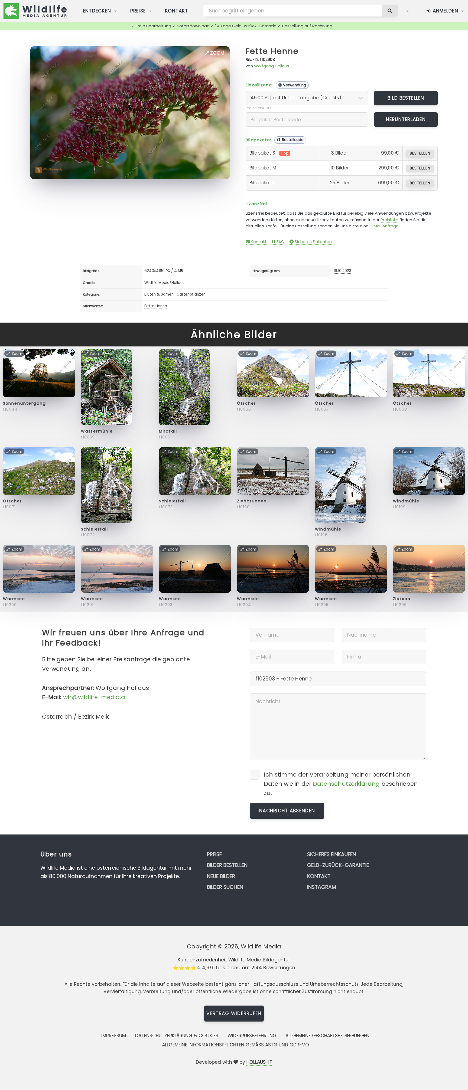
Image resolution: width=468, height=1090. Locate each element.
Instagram (321, 887)
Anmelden (444, 11)
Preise (138, 11)
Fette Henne (272, 51)
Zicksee (402, 598)
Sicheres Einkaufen (313, 241)
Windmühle (328, 529)
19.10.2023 (342, 270)
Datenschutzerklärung (346, 784)
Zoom (216, 53)
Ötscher (246, 403)
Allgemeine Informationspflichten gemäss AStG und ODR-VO (235, 1045)
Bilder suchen (225, 887)
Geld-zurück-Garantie (338, 865)
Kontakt (176, 11)
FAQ (279, 241)
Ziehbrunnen (252, 501)
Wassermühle (97, 431)
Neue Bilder (221, 876)
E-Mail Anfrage (384, 226)
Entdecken (97, 11)
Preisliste (389, 219)
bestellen (420, 153)
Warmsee (14, 598)
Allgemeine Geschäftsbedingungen (327, 1035)
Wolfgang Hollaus (271, 66)
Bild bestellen (406, 98)
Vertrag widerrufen (233, 1013)
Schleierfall (94, 529)
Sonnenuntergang (24, 403)
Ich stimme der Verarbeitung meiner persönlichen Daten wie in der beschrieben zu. (341, 784)
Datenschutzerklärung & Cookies (176, 1035)
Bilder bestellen (227, 865)
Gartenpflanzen (191, 294)
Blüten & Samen (159, 294)
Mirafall (168, 431)
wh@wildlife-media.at (95, 697)
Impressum (113, 1035)
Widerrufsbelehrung (252, 1035)
